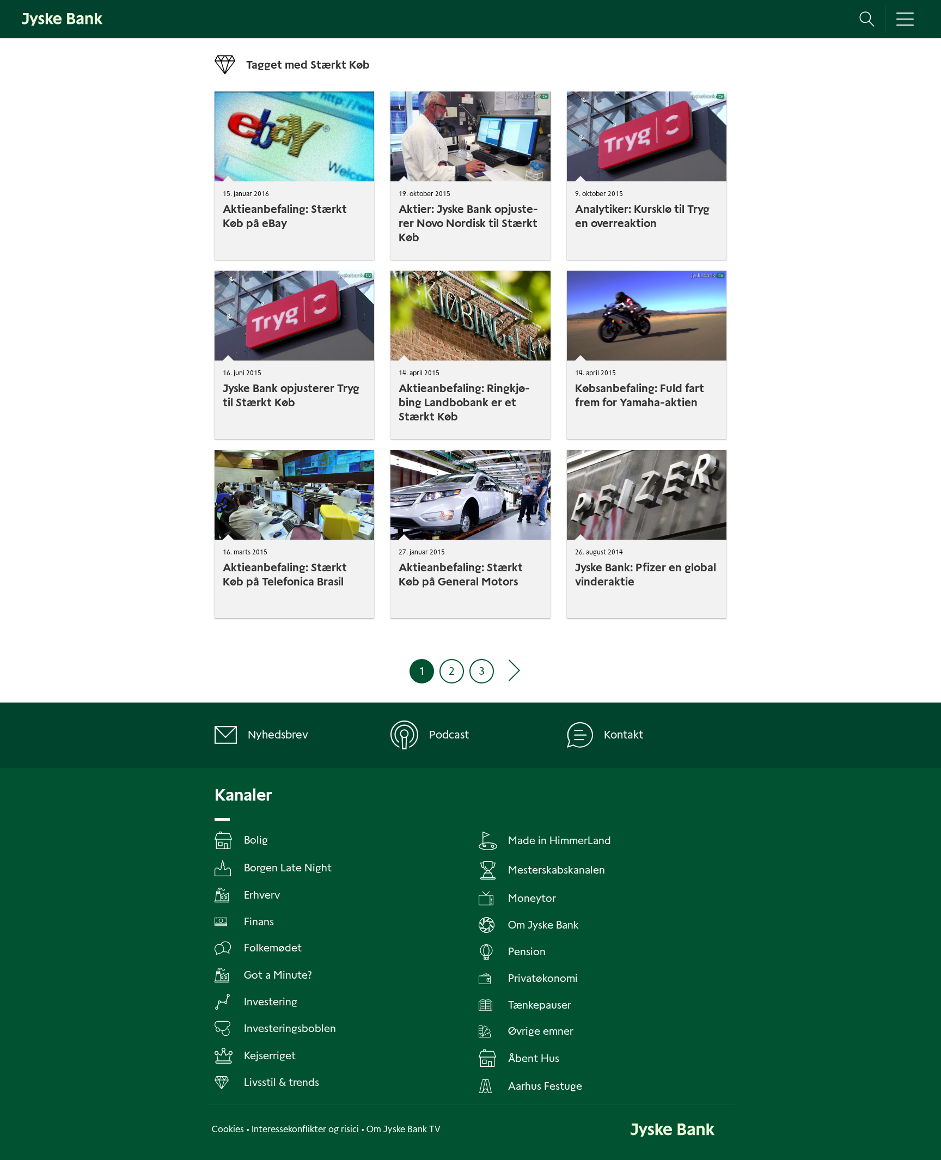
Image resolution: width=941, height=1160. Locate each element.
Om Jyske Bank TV (403, 1129)
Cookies (228, 1129)
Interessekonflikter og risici (305, 1129)
